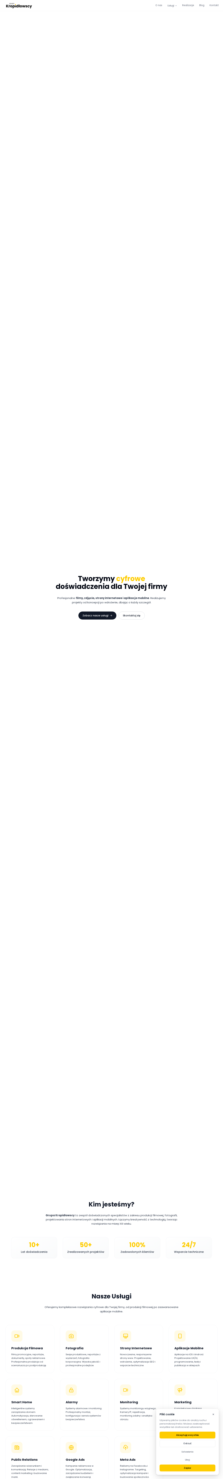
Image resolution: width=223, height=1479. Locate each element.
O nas (158, 5)
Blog (201, 5)
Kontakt (214, 5)
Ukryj (187, 1459)
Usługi (170, 5)
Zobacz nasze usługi (95, 615)
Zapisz (187, 1468)
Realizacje (188, 5)
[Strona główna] (19, 5)
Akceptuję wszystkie (187, 1435)
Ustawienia (187, 1451)
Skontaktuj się (131, 615)
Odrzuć (187, 1443)
